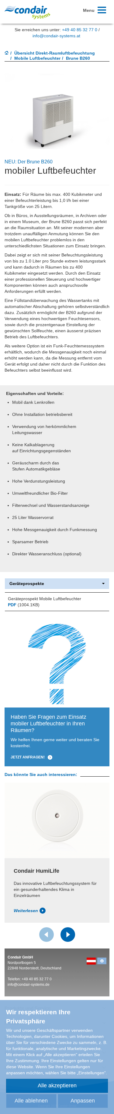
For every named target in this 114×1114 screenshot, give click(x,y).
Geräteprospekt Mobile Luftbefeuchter (44, 598)
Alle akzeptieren (57, 1085)
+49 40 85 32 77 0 (79, 29)
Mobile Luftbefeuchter (37, 58)
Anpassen (83, 1101)
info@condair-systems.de (29, 984)
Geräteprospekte (26, 583)
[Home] (7, 53)
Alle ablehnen (31, 1101)
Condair (27, 12)
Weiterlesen (26, 910)
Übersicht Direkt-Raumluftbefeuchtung (54, 53)
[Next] (67, 934)
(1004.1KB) (24, 604)
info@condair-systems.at (56, 35)
